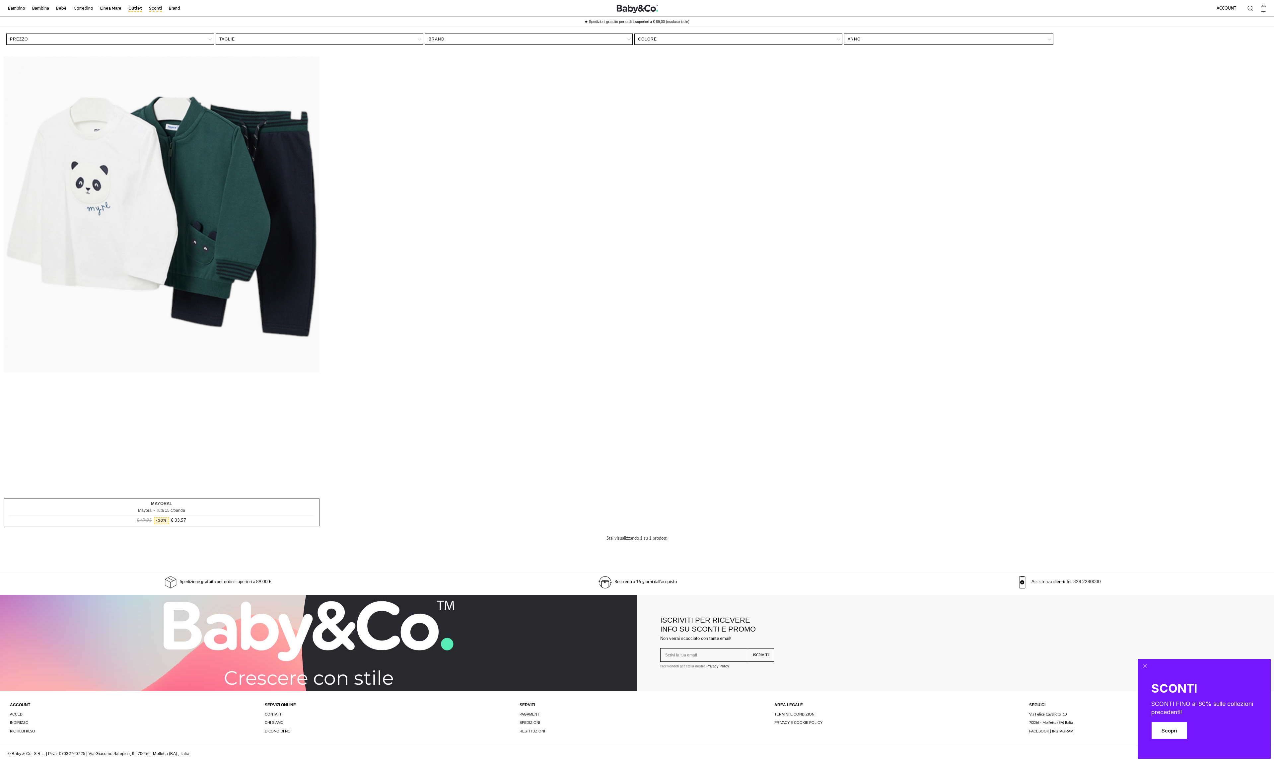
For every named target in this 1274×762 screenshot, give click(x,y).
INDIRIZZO (19, 722)
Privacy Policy (717, 666)
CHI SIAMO (274, 722)
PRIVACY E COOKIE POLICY (798, 722)
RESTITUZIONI (532, 731)
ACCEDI (17, 714)
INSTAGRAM (1062, 731)
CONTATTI (274, 714)
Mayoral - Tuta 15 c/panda (161, 510)
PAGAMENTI (530, 714)
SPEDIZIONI (530, 722)
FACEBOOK (1039, 731)
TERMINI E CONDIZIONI (794, 714)
